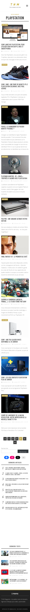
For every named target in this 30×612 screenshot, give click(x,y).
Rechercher (4, 448)
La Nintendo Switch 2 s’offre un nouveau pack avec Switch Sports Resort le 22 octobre (16, 502)
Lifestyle (4, 64)
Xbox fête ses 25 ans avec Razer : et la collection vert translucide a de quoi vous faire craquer (16, 491)
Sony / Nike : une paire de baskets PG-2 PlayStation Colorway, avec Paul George (14, 86)
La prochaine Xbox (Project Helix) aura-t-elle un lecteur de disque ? (16, 479)
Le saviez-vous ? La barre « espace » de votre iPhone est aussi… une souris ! (16, 473)
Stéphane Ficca (6, 223)
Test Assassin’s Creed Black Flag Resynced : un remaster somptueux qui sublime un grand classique (18, 562)
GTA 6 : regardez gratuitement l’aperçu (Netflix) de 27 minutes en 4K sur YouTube (15, 468)
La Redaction (6, 51)
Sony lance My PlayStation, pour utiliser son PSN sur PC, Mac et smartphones (12, 46)
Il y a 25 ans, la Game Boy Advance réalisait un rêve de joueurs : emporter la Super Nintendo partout (19, 571)
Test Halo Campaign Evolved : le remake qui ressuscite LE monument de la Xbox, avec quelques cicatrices (19, 553)
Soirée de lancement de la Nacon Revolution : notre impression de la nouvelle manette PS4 (13, 417)
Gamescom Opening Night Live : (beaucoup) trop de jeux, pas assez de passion (15, 497)
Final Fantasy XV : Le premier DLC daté (14, 256)
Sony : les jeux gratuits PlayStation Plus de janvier (14, 378)
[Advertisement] (15, 527)
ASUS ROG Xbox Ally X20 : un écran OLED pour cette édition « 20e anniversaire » (16, 508)
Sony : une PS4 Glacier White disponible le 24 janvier (11, 340)
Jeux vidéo (4, 25)
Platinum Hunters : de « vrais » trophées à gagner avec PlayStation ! (14, 177)
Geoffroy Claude (7, 259)
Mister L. (5, 131)
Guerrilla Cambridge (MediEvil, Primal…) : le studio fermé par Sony (13, 300)
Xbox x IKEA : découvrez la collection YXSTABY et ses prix (17, 484)
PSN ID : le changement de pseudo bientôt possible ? (12, 127)
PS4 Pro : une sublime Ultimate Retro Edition (14, 220)
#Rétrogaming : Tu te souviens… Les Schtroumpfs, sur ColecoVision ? (18, 580)
